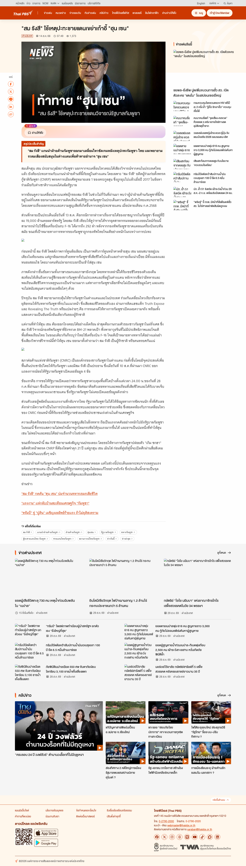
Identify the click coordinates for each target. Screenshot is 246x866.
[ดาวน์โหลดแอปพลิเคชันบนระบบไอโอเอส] (46, 833)
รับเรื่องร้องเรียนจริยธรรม (119, 810)
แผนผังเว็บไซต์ (22, 810)
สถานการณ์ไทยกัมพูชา (89, 539)
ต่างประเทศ (27, 35)
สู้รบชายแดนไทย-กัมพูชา (34, 539)
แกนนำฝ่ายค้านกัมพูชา (47, 532)
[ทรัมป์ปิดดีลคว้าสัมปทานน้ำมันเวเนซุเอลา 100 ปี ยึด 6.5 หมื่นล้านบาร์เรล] (182, 177)
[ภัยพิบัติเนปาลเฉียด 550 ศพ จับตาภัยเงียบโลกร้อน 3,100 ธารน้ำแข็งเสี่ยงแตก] (29, 672)
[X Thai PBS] (164, 837)
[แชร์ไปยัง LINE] (11, 99)
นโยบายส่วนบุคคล (54, 810)
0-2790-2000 (166, 821)
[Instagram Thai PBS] (172, 837)
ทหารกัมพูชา (127, 532)
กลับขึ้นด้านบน (219, 799)
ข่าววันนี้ (111, 539)
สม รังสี (26, 532)
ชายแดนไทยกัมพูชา (62, 539)
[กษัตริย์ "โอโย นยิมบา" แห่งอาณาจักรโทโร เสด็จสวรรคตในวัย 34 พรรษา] (197, 578)
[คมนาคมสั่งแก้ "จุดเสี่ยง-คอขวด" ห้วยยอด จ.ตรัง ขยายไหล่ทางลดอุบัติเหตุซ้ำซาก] (182, 121)
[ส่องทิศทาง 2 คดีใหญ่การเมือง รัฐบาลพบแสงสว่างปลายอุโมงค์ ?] (126, 753)
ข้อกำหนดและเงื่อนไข (86, 810)
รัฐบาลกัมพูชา (107, 532)
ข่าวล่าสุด (126, 539)
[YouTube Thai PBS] (195, 837)
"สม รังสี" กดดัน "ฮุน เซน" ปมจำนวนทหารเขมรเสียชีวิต (59, 494)
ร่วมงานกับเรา (52, 816)
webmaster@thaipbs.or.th (181, 825)
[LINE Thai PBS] (187, 837)
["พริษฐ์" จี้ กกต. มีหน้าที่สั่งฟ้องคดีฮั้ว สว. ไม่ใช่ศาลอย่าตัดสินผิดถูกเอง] (182, 205)
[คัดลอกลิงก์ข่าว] (11, 114)
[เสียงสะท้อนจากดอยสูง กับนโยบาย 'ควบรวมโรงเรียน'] (182, 164)
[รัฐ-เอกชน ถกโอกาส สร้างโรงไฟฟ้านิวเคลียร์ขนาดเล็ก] (168, 753)
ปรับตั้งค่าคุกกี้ (114, 816)
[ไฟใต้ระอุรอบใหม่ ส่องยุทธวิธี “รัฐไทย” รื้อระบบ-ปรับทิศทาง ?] (211, 712)
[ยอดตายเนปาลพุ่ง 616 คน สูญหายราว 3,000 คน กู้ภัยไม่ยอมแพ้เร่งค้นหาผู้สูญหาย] (182, 149)
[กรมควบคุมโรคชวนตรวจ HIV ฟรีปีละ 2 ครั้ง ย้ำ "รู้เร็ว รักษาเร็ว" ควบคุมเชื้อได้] (182, 106)
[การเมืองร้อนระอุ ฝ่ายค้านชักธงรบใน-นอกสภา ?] (211, 753)
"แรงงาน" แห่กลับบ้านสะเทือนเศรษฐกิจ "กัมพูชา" (55, 503)
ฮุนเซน (91, 532)
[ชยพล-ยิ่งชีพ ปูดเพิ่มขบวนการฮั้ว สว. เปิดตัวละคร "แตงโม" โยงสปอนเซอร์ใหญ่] (205, 68)
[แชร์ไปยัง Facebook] (11, 84)
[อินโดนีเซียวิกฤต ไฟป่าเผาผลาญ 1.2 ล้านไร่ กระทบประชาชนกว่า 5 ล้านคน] (122, 578)
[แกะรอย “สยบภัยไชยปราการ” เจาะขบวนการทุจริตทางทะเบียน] (168, 712)
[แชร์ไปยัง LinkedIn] (11, 107)
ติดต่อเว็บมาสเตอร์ (85, 816)
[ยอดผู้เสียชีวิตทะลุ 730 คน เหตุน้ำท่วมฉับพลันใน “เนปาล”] (48, 578)
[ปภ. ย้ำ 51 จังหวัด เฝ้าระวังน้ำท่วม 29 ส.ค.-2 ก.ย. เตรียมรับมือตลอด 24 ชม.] (182, 192)
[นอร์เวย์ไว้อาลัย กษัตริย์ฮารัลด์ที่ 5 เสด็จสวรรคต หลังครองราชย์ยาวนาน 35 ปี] (138, 672)
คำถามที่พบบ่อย (23, 816)
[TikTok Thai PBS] (202, 837)
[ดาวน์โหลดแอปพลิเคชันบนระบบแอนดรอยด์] (46, 843)
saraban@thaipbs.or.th (199, 829)
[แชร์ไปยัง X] (11, 91)
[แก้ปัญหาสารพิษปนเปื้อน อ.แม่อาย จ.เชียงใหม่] (126, 712)
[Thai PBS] (23, 12)
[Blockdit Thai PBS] (210, 837)
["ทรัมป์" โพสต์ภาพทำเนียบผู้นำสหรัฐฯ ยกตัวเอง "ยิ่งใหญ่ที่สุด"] (29, 632)
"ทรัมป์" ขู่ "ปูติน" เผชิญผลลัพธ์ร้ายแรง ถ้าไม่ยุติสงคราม (59, 513)
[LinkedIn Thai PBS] (217, 837)
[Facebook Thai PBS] (157, 837)
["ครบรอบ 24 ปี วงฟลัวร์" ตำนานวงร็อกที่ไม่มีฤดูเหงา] (59, 726)
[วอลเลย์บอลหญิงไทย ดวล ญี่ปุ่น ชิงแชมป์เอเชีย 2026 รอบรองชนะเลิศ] (182, 136)
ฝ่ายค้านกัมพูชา (73, 532)
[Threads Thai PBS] (179, 837)
